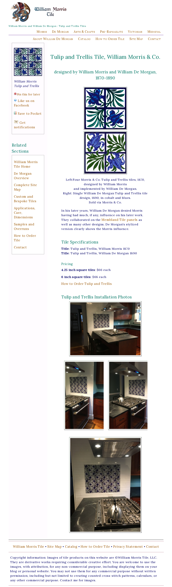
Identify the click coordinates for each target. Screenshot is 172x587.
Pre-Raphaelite (111, 32)
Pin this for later (28, 94)
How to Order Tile (110, 39)
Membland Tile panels (119, 220)
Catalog (84, 39)
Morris (42, 32)
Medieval (154, 32)
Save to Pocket (29, 114)
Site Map (136, 39)
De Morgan (60, 32)
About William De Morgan (53, 39)
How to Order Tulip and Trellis (86, 284)
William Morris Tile (28, 547)
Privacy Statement (128, 547)
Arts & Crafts (84, 32)
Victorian (135, 32)
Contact (154, 39)
